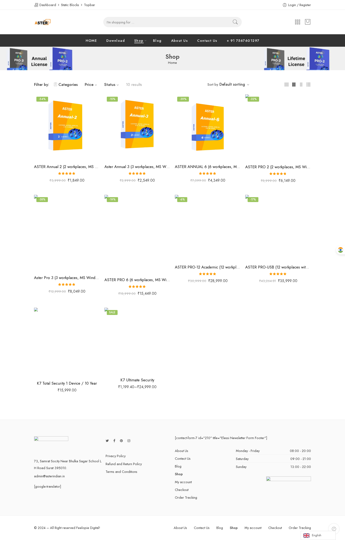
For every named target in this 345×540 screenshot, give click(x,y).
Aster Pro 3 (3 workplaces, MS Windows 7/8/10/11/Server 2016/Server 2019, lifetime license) (67, 277)
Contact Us (207, 40)
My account (183, 481)
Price (89, 84)
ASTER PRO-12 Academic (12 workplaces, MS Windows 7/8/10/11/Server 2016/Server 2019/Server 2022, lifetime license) (208, 267)
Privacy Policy (116, 455)
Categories (68, 84)
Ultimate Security (115, 338)
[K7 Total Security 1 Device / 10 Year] (67, 342)
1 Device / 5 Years (118, 365)
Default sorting (232, 84)
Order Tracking (186, 497)
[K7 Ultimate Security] (137, 340)
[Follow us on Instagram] (128, 440)
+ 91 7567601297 (243, 40)
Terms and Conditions (121, 471)
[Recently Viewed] (334, 529)
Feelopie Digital (87, 527)
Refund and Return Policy (124, 463)
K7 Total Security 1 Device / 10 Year (67, 383)
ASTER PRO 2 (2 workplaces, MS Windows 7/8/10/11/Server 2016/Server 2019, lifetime (278, 167)
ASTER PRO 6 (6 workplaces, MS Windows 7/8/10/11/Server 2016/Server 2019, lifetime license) (137, 280)
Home (172, 63)
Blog (157, 40)
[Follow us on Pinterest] (121, 440)
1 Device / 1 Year (117, 344)
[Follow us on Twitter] (107, 440)
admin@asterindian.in (49, 476)
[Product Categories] (297, 22)
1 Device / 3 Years (117, 358)
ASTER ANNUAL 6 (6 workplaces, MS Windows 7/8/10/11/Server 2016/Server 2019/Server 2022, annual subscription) (208, 166)
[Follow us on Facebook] (114, 440)
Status (109, 84)
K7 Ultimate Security (137, 380)
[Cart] (307, 22)
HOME (91, 40)
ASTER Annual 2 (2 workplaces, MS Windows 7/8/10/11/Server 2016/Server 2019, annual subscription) (67, 166)
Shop (139, 40)
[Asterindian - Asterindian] (42, 22)
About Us (179, 40)
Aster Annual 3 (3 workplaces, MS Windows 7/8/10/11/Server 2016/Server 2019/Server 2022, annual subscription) (137, 166)
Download (115, 40)
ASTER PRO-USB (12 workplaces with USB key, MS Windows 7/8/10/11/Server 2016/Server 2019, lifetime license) (278, 267)
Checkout (181, 489)
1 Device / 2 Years (117, 351)
